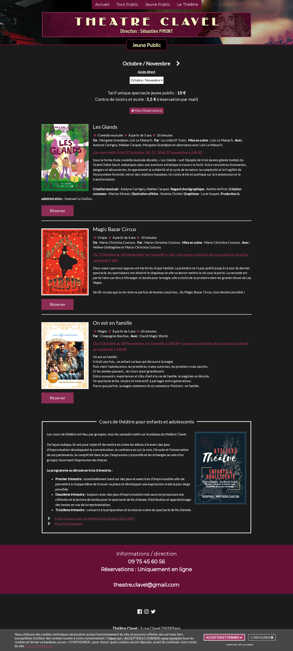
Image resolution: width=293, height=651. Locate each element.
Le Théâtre (187, 4)
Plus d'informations (69, 523)
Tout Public (127, 4)
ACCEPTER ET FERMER (222, 637)
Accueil (102, 4)
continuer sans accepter (240, 644)
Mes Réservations (148, 111)
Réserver (57, 210)
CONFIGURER (261, 637)
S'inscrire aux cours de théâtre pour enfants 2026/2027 (95, 518)
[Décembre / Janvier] (176, 63)
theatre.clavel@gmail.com (146, 585)
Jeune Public (157, 4)
